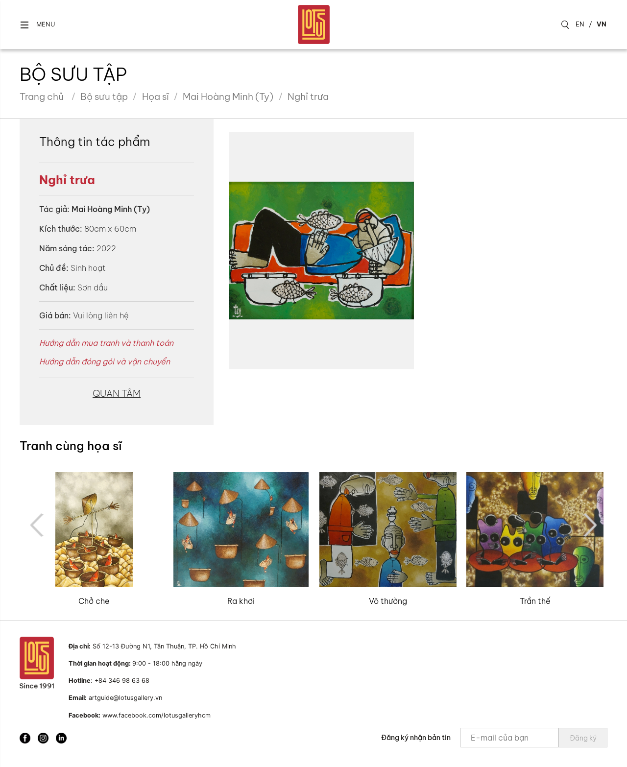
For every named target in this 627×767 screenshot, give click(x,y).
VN (601, 24)
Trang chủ (42, 96)
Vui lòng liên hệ (101, 315)
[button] (37, 25)
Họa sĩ (155, 96)
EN (580, 24)
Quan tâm (117, 393)
